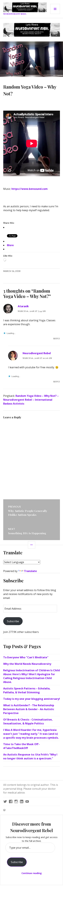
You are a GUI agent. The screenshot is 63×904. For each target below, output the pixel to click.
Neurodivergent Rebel (14, 14)
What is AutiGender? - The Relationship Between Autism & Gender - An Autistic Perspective (28, 709)
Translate (30, 571)
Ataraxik (23, 306)
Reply (56, 338)
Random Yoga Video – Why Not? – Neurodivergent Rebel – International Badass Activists (31, 399)
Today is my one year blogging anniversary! (31, 699)
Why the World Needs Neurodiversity (27, 664)
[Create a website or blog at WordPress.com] (4, 810)
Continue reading (31, 873)
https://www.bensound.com (29, 189)
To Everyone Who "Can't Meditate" (25, 657)
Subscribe (13, 621)
